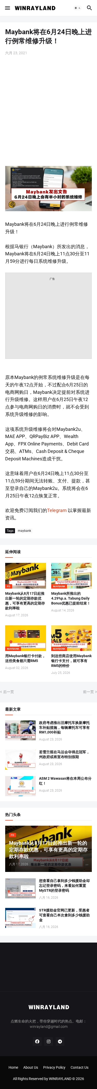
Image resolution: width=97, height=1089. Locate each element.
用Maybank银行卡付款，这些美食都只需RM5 (25, 658)
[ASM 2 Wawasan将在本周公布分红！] (20, 786)
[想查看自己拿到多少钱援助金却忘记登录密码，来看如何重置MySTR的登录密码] (20, 888)
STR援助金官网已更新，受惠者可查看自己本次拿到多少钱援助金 (64, 915)
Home (13, 1067)
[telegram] (60, 1041)
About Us (30, 1067)
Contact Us (79, 1067)
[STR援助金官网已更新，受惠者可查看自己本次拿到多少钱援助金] (20, 918)
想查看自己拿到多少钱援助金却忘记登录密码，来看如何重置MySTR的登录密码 (64, 885)
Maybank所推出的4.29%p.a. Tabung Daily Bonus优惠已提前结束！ (71, 598)
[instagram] (48, 1041)
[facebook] (37, 1041)
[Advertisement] (48, 111)
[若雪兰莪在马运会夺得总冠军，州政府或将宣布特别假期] (20, 760)
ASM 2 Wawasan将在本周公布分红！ (65, 780)
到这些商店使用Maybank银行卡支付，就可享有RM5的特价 (71, 661)
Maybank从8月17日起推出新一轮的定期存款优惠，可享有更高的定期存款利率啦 (25, 600)
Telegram (57, 510)
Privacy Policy (54, 1067)
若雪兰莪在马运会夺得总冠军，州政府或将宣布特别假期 (64, 754)
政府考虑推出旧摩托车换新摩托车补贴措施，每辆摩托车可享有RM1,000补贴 (64, 727)
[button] (7, 8)
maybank (24, 531)
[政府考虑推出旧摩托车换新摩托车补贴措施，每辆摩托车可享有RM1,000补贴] (20, 730)
